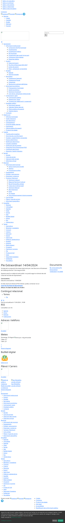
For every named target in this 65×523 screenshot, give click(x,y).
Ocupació (6, 482)
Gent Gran (6, 472)
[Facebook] (4, 14)
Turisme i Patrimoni (9, 430)
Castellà (8, 20)
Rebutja (55, 520)
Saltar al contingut (8, 3)
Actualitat (4, 438)
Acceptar (60, 520)
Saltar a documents (8, 5)
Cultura (5, 466)
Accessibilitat (40, 506)
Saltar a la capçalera (9, 1)
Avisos (5, 313)
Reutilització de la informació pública (47, 508)
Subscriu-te (4, 363)
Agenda (5, 311)
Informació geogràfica (10, 436)
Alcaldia (5, 399)
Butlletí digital (7, 451)
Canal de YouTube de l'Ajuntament (12, 286)
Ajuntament (4, 393)
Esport (5, 470)
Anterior (3, 348)
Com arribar (7, 432)
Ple (4, 485)
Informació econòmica (10, 403)
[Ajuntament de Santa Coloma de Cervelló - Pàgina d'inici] (15, 36)
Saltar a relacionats (8, 7)
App (4, 449)
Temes (3, 459)
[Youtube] (11, 14)
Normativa (6, 401)
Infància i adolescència (10, 474)
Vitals (5, 445)
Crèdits (38, 498)
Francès (8, 26)
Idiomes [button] (5, 16)
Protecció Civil (7, 487)
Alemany (8, 24)
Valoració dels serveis (9, 416)
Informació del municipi (10, 422)
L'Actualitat (6, 441)
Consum (5, 464)
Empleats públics (8, 407)
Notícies (5, 315)
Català (8, 18)
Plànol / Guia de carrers (10, 434)
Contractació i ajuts (9, 405)
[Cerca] (45, 35)
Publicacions (7, 317)
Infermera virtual (8, 418)
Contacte (6, 409)
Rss (4, 455)
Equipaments (7, 424)
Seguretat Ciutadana (9, 491)
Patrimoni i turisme (9, 484)
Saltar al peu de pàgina (9, 9)
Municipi (3, 420)
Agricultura (6, 461)
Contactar (4, 12)
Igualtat (5, 476)
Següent (8, 348)
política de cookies (16, 517)
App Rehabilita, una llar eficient (16, 385)
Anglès (8, 22)
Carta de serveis (8, 415)
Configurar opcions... (6, 520)
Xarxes (5, 447)
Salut (4, 489)
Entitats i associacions (10, 426)
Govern (5, 397)
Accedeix (3, 331)
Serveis (3, 411)
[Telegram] (24, 14)
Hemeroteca (7, 457)
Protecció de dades (41, 502)
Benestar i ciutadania (9, 462)
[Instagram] (19, 14)
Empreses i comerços (9, 428)
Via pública (6, 495)
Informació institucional (10, 395)
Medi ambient (7, 480)
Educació (6, 468)
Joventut (5, 478)
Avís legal (39, 504)
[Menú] (2, 42)
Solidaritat (6, 493)
